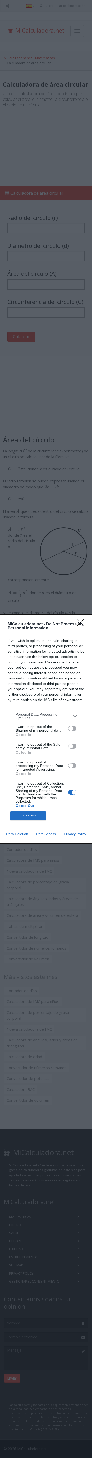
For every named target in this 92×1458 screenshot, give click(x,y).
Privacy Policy (75, 834)
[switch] (72, 728)
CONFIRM (28, 815)
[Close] (82, 624)
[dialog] (46, 729)
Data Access (46, 834)
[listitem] (46, 716)
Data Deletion (17, 834)
